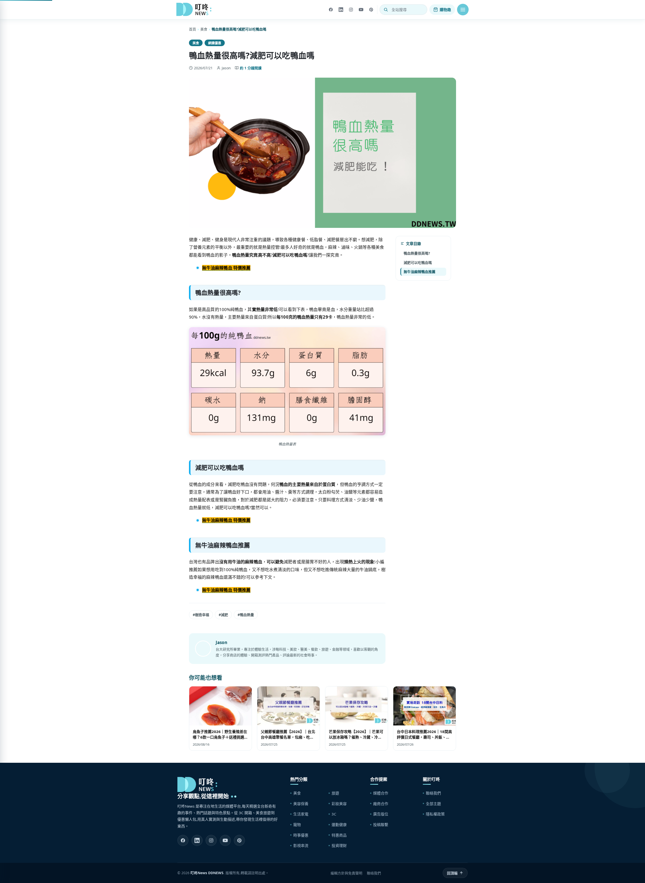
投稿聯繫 (380, 824)
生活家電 (300, 813)
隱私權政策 (435, 813)
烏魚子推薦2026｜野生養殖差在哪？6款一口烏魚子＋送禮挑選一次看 (220, 737)
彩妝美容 (339, 803)
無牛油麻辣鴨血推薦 (419, 271)
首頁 (192, 29)
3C (334, 813)
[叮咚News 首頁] (195, 9)
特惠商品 (339, 835)
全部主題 (433, 803)
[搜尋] (386, 9)
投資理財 (339, 845)
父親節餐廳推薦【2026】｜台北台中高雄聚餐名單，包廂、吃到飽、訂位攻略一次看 (288, 737)
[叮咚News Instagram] (211, 840)
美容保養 (300, 803)
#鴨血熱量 (246, 614)
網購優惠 (214, 43)
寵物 (297, 824)
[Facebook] (330, 9)
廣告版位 (380, 813)
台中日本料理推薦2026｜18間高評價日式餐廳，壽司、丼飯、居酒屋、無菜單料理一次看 (424, 737)
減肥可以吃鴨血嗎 (418, 262)
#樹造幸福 (201, 614)
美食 (203, 29)
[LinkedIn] (340, 9)
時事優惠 (300, 835)
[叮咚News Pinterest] (239, 840)
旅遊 (335, 793)
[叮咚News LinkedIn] (197, 840)
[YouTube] (361, 9)
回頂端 (452, 873)
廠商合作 (380, 803)
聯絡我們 (433, 793)
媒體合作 (380, 793)
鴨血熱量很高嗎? (417, 253)
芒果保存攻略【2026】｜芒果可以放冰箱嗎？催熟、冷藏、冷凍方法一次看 (356, 737)
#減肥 (223, 614)
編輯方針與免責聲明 (346, 873)
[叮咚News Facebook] (182, 840)
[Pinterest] (371, 9)
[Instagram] (351, 9)
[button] (463, 9)
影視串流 (300, 845)
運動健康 (339, 824)
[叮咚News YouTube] (225, 840)
